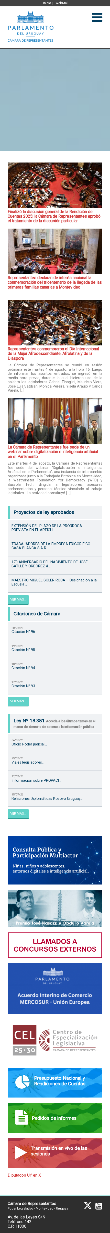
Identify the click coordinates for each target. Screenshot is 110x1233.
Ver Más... (18, 599)
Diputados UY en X (24, 1175)
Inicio (47, 3)
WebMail (62, 3)
